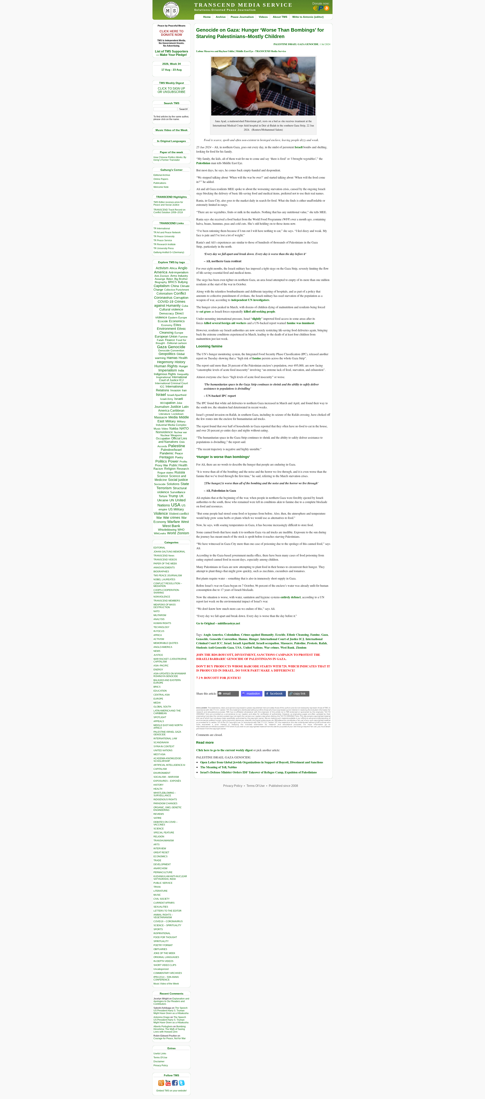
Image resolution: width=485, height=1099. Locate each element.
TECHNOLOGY (161, 627)
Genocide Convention (171, 350)
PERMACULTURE (162, 872)
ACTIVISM (158, 639)
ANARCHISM (160, 868)
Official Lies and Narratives (172, 440)
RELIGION (158, 836)
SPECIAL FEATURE (163, 832)
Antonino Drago (161, 1017)
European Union (166, 336)
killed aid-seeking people (259, 311)
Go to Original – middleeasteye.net (218, 623)
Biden (169, 278)
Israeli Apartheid (176, 394)
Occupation (163, 438)
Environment (166, 329)
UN (171, 500)
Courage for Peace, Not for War (169, 1038)
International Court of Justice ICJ (173, 379)
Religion (170, 468)
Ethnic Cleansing (172, 330)
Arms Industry (179, 275)
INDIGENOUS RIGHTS (165, 799)
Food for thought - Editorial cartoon (171, 342)
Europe (178, 332)
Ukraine (162, 500)
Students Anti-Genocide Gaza (215, 647)
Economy (166, 325)
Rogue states (165, 472)
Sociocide (160, 484)
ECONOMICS (160, 856)
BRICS (172, 282)
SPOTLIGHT (159, 717)
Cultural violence (171, 309)
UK (181, 496)
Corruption (181, 298)
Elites (177, 325)
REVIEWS (158, 814)
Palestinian (203, 163)
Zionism (183, 533)
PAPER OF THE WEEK (165, 563)
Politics (161, 461)
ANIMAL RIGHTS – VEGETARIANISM (163, 916)
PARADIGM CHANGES (165, 803)
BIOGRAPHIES (161, 571)
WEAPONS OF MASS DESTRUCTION (164, 606)
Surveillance (177, 492)
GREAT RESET (161, 852)
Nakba (173, 428)
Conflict (180, 293)
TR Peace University (163, 236)
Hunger (183, 366)
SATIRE (157, 818)
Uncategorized (161, 969)
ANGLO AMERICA (162, 647)
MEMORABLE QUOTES (165, 643)
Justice (175, 407)
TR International (161, 228)
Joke (179, 403)
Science (162, 476)
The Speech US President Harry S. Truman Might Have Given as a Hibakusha (171, 1011)
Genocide (176, 347)
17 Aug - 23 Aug (171, 69)
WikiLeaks (160, 533)
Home (207, 16)
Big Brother (181, 278)
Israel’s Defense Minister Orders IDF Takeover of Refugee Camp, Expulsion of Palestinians (258, 772)
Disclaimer (158, 1061)
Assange (160, 279)
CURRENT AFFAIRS (163, 903)
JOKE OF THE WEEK (164, 953)
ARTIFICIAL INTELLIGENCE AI (169, 765)
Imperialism (167, 370)
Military (170, 421)
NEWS (156, 651)
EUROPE (158, 698)
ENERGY (158, 669)
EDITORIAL (159, 547)
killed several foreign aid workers (225, 323)
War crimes (171, 517)
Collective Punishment (176, 289)
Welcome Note (161, 187)
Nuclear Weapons (171, 435)
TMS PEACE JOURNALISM (167, 575)
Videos (263, 16)
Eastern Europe (177, 317)
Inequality (183, 374)
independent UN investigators (250, 300)
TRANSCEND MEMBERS (166, 600)
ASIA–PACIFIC (161, 665)
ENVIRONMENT (161, 773)
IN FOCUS (158, 631)
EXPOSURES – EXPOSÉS (167, 781)
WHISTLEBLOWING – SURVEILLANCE (164, 794)
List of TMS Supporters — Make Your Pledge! (171, 53)
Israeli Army (166, 399)
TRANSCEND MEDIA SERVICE (243, 5)
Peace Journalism (242, 16)
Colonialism (164, 293)
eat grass (205, 311)
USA (175, 504)
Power (173, 461)
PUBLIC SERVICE (162, 883)
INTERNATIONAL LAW (165, 738)
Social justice (178, 480)
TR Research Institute (164, 244)
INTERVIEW (159, 848)
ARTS (156, 844)
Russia (179, 472)
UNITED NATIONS (162, 750)
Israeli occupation (171, 401)
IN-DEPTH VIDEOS (163, 961)
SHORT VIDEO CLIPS (164, 965)
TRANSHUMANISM (163, 840)
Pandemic (167, 453)
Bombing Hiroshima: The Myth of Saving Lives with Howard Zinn (169, 1029)
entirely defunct (291, 597)
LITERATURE (160, 891)
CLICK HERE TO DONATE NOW (171, 33)
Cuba (185, 305)
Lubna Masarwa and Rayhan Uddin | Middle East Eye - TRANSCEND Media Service (241, 51)
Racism (158, 468)
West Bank (171, 526)
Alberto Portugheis (163, 1026)
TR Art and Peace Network (167, 232)
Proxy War (161, 465)
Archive (221, 16)
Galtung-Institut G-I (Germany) (168, 252)
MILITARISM (159, 615)
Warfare (173, 522)
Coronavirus (163, 298)
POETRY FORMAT (163, 945)
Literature (164, 414)
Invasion (175, 390)
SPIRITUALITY (161, 941)
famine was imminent (300, 323)
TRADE (157, 860)
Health (183, 358)
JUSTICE (158, 655)
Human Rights (166, 366)
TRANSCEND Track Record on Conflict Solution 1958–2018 (169, 211)
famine (256, 358)
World (171, 533)
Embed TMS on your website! (171, 1090)
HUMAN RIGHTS (162, 623)
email (227, 693)
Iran (184, 390)
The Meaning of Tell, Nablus (218, 767)
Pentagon (166, 457)
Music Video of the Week (166, 983)
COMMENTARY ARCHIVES (167, 973)
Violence (161, 513)
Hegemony (165, 362)
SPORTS (158, 929)
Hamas (172, 358)
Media (173, 417)
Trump (173, 496)
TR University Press (163, 248)
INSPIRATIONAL (162, 933)
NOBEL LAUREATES (164, 579)
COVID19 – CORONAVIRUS (168, 921)
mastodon (253, 693)
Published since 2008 (283, 785)
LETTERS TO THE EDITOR (167, 910)
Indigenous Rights (165, 374)
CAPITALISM (160, 769)
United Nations (253, 647)
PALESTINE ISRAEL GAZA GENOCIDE (296, 44)
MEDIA (157, 702)
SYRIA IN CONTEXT (163, 746)
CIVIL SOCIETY (161, 899)
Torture (163, 496)
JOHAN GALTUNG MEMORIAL (169, 551)
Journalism (161, 406)
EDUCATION (160, 691)
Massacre (160, 417)
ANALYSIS (158, 619)
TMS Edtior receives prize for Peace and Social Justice (168, 203)
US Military (176, 509)
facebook (276, 693)
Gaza (162, 347)
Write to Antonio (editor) (308, 16)
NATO (184, 428)
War (159, 517)
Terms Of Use (160, 1057)
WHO (181, 529)
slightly (256, 318)
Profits (183, 461)
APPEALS (158, 721)
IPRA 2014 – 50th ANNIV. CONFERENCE (166, 978)
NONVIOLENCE (161, 596)
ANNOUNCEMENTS (164, 567)
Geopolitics (167, 354)
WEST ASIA (159, 754)
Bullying (183, 282)
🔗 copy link (297, 693)
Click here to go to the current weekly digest (224, 750)
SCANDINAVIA (161, 742)
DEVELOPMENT (162, 864)
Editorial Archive (161, 175)
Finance (170, 340)
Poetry (179, 457)
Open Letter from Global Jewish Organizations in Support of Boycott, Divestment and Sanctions (261, 762)
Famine (183, 336)
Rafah (323, 643)
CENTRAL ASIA (161, 694)
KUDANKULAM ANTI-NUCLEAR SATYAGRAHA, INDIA (170, 877)
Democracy (166, 313)
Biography (161, 282)
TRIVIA (157, 887)
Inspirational (163, 377)
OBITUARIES (160, 949)
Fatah (160, 340)
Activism (162, 268)
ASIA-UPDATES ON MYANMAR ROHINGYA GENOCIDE (169, 675)
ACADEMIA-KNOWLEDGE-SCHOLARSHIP (167, 759)
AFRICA (157, 635)
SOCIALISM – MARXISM (166, 777)
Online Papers (160, 179)
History (180, 362)
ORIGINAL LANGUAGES (166, 957)
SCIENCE (158, 828)
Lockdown (177, 413)
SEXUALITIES (160, 907)
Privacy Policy (160, 1065)
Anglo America (213, 634)
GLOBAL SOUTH (162, 706)
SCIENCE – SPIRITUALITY (167, 925)
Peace (179, 453)
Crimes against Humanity (169, 303)
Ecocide (163, 321)
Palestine (176, 446)
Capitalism (162, 286)
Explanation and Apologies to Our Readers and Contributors (171, 1001)
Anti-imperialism (179, 272)
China (175, 286)
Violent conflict (179, 513)
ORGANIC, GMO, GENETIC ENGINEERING (167, 808)
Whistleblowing (167, 529)
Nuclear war (180, 432)
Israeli (299, 147)
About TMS (280, 16)
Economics (177, 321)
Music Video (161, 428)
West (185, 522)
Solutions (173, 484)
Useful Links (159, 1053)
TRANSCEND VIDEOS (165, 559)
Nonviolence (164, 432)
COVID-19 (165, 301)
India (181, 370)
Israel (161, 394)
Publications (159, 183)
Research (183, 468)
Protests (312, 643)
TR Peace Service (162, 240)
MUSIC (157, 895)
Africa (173, 268)
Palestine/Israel (171, 449)
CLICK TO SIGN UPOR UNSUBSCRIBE (171, 90)
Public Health (178, 465)
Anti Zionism (161, 276)
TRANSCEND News (163, 555)
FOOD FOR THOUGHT (165, 937)
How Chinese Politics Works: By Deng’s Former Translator (169, 158)
